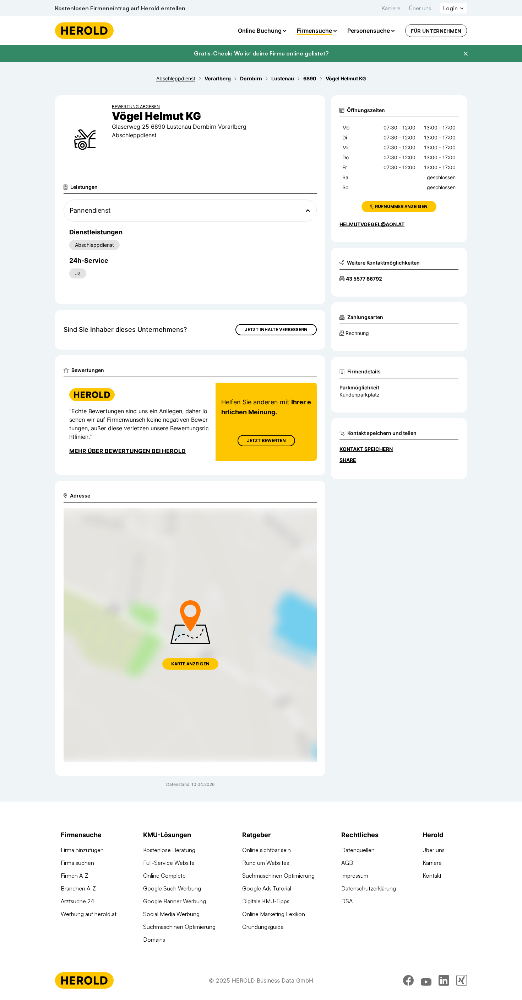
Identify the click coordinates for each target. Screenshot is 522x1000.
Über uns (420, 8)
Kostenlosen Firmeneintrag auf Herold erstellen (120, 8)
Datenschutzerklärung (368, 888)
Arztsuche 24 (77, 901)
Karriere (391, 8)
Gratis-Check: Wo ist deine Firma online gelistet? (261, 53)
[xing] (461, 980)
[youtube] (426, 980)
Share (347, 460)
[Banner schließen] (465, 53)
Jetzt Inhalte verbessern (276, 329)
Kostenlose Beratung (169, 849)
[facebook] (408, 980)
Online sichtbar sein (266, 849)
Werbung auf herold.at (88, 913)
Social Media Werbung (171, 913)
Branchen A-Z (78, 888)
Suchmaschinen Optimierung (179, 926)
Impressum (354, 875)
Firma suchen (77, 862)
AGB (347, 862)
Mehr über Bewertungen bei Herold (127, 450)
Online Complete (164, 875)
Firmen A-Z (74, 875)
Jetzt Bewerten (266, 440)
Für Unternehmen (436, 31)
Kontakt (432, 875)
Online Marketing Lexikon (273, 913)
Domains (154, 939)
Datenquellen (358, 849)
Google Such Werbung (172, 888)
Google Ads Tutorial (266, 888)
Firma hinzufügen (82, 849)
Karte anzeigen (190, 663)
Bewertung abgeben (136, 106)
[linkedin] (444, 980)
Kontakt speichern (366, 449)
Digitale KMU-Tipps (265, 901)
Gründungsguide (263, 926)
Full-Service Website (169, 862)
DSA (347, 901)
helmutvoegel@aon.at (371, 224)
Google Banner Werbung (174, 901)
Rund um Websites (265, 862)
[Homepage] (84, 30)
